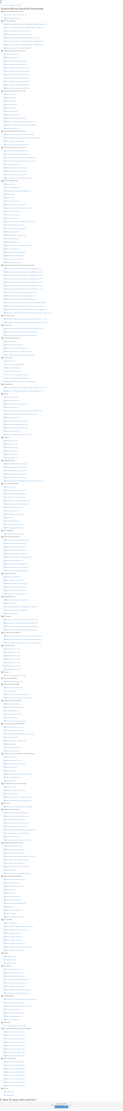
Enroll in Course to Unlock (61, 1107)
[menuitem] (1, 3)
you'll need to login (67, 1105)
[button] (1, 1)
